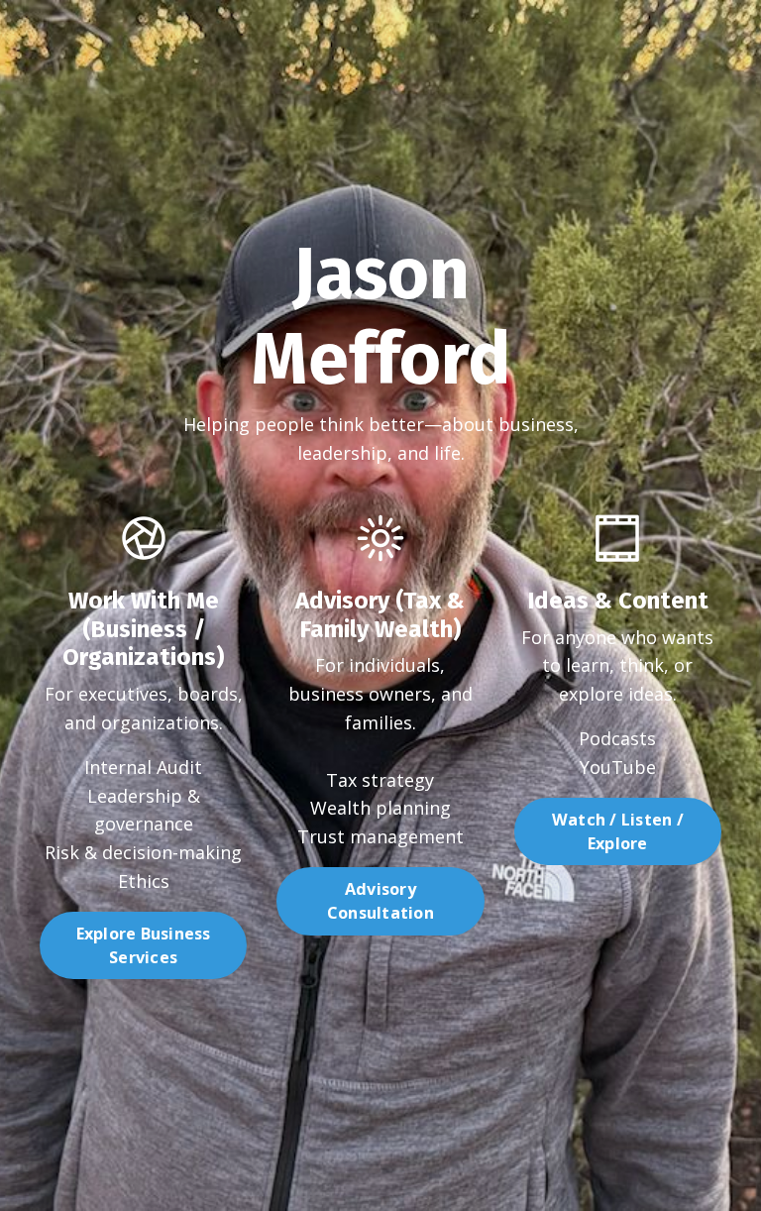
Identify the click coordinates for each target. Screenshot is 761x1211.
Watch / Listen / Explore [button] (618, 831)
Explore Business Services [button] (143, 945)
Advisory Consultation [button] (380, 901)
